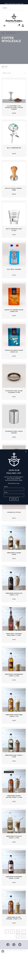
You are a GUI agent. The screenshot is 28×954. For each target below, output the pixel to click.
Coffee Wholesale (11, 33)
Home (3, 33)
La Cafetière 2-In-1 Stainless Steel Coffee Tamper (14, 107)
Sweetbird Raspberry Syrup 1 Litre (14, 877)
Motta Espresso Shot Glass (14, 229)
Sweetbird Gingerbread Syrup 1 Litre (14, 675)
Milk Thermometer (14, 147)
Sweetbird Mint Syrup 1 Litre (14, 756)
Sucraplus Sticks (14, 512)
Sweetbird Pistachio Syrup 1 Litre (14, 837)
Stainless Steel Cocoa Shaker (14, 432)
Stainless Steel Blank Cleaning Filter (14, 391)
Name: (6, 486)
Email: (6, 492)
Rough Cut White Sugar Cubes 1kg (14, 351)
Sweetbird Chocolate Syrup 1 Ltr (14, 594)
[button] (4, 25)
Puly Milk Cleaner (14, 269)
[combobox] (14, 8)
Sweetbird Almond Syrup (14, 553)
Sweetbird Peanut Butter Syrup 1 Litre (14, 796)
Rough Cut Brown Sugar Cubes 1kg (14, 310)
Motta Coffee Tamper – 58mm (14, 189)
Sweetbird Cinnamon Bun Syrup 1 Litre (14, 634)
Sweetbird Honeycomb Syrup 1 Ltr (14, 715)
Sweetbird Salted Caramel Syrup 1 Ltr (14, 918)
